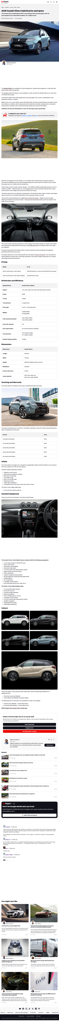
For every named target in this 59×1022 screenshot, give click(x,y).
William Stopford (11, 62)
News (18, 7)
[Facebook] (23, 1009)
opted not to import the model (29, 198)
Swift (20, 97)
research (24, 115)
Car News (7, 7)
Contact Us (41, 1012)
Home (2, 7)
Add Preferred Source (30, 815)
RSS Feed (38, 1016)
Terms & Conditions (30, 1016)
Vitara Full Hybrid (40, 254)
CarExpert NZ (55, 1012)
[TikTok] (29, 1009)
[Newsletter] (48, 2)
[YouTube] (20, 1009)
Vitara (15, 7)
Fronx (30, 97)
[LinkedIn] (36, 1009)
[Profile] (53, 2)
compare (29, 115)
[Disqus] (29, 842)
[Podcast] (39, 1009)
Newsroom (10, 1012)
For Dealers (33, 1012)
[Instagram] (26, 1009)
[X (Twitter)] (33, 1009)
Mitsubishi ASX (34, 245)
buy (36, 115)
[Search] (51, 2)
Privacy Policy (21, 1016)
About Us (3, 1012)
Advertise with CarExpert (21, 1012)
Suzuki (11, 7)
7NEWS (47, 1012)
